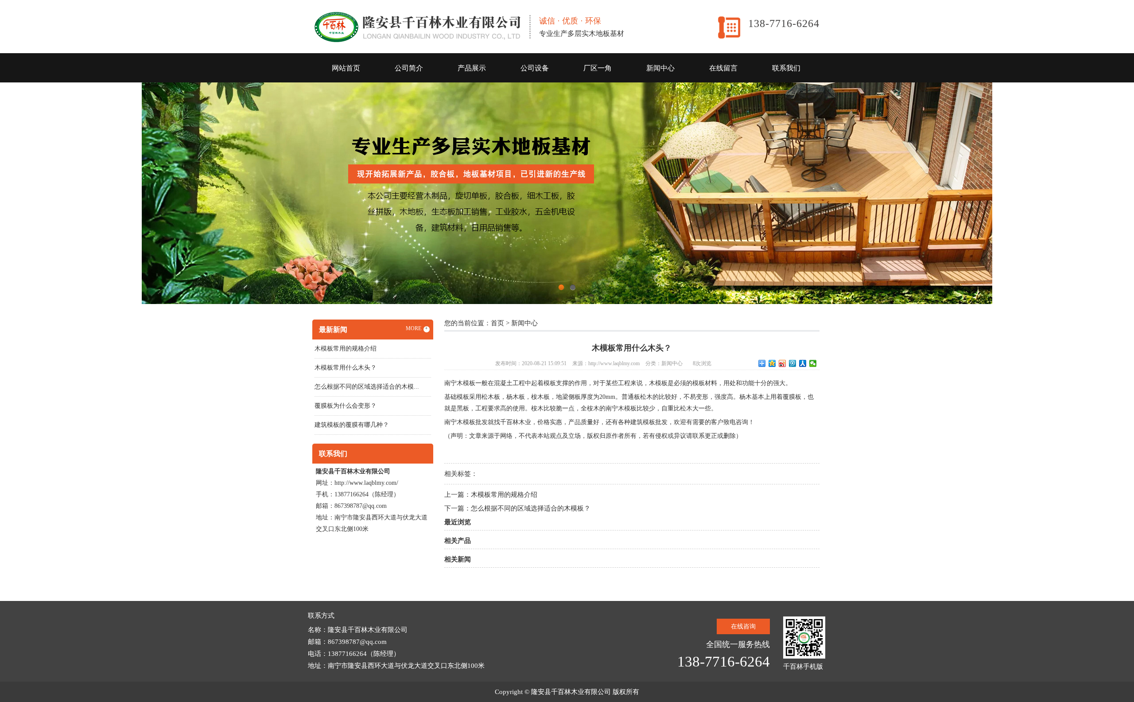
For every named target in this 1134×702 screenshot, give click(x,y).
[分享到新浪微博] (782, 363)
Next (1105, 193)
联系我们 (786, 68)
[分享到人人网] (803, 363)
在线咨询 (743, 626)
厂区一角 (597, 68)
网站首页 (346, 68)
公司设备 (534, 68)
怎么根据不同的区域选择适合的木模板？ (530, 508)
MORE (417, 328)
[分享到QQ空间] (772, 363)
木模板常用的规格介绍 (504, 494)
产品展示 (472, 68)
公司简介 (409, 68)
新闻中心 (660, 68)
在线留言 (723, 68)
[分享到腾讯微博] (792, 363)
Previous (29, 193)
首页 (497, 323)
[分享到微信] (813, 363)
